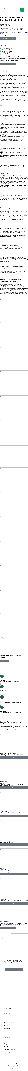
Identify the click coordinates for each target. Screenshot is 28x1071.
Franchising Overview (9, 1052)
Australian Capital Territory (10, 1022)
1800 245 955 (3, 46)
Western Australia (8, 1035)
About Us (6, 1046)
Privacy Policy (14, 1063)
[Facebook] (5, 996)
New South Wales (8, 1025)
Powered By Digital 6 (14, 1066)
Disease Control (8, 1011)
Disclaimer (14, 1068)
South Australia (7, 1037)
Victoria (6, 1030)
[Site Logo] (7, 9)
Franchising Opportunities (10, 1049)
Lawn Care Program (9, 1005)
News (5, 1054)
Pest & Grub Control (9, 1013)
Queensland (7, 1028)
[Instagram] (9, 996)
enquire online (12, 33)
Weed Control (7, 1008)
